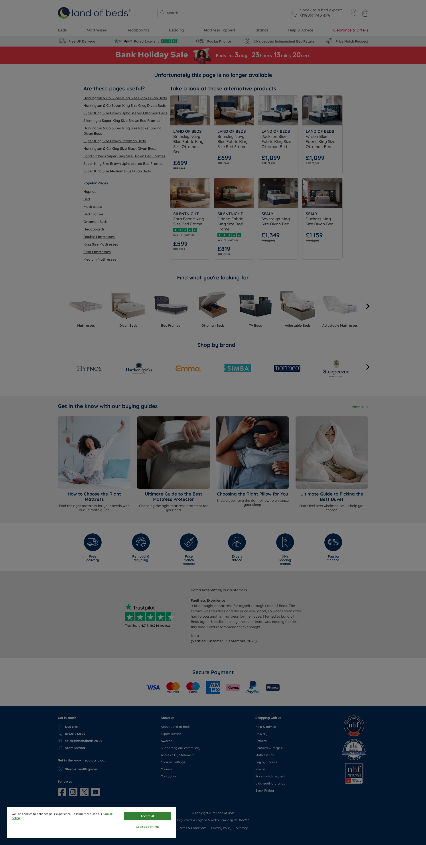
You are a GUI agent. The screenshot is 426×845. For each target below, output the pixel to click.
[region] (91, 822)
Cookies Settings (147, 826)
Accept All (147, 816)
